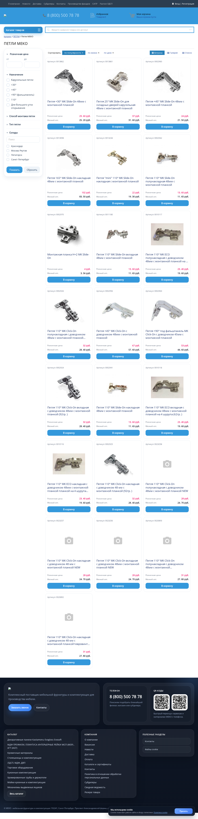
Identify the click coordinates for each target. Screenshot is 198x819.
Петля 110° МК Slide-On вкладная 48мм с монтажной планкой (117, 256)
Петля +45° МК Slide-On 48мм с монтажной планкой (165, 103)
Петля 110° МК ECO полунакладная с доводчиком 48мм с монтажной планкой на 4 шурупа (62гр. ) (166, 258)
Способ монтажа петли (22, 116)
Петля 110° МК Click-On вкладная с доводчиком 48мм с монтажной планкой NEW (117, 564)
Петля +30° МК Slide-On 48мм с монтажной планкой (66, 103)
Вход (177, 3)
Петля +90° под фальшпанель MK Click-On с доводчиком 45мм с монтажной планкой (167, 334)
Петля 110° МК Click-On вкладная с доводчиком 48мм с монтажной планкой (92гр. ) (68, 411)
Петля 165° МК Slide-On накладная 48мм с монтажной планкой (68, 179)
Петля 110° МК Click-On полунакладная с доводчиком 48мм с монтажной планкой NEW (167, 487)
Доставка (37, 3)
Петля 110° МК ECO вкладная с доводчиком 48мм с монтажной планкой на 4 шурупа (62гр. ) (166, 411)
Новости (26, 3)
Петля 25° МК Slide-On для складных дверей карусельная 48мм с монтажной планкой (115, 105)
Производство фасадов (79, 3)
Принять (184, 811)
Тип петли (15, 124)
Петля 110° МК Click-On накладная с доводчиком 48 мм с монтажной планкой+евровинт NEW (68, 640)
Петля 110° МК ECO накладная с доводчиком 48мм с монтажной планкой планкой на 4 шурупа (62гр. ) (67, 487)
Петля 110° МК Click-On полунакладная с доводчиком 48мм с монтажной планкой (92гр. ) (66, 334)
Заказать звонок (20, 707)
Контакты (61, 3)
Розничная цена (18, 54)
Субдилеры (49, 3)
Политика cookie (160, 812)
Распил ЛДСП (106, 3)
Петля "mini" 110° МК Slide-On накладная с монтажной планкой (117, 179)
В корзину (69, 126)
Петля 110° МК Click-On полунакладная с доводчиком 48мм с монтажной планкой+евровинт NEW (165, 564)
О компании (14, 3)
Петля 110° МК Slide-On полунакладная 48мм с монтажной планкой (160, 181)
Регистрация (188, 3)
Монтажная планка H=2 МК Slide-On (68, 256)
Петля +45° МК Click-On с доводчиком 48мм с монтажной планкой (116, 334)
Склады (13, 132)
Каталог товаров (15, 30)
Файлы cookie (151, 749)
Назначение (16, 74)
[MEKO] (25, 688)
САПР (94, 3)
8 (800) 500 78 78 (63, 15)
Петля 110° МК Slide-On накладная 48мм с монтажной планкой (118, 409)
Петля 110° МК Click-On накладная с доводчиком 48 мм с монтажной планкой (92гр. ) (117, 487)
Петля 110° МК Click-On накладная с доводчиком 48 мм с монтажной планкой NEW (68, 564)
